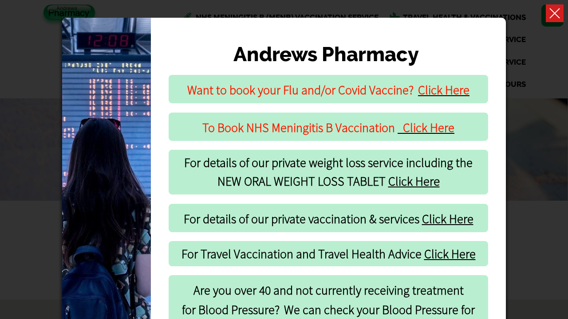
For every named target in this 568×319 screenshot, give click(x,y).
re (414, 181)
